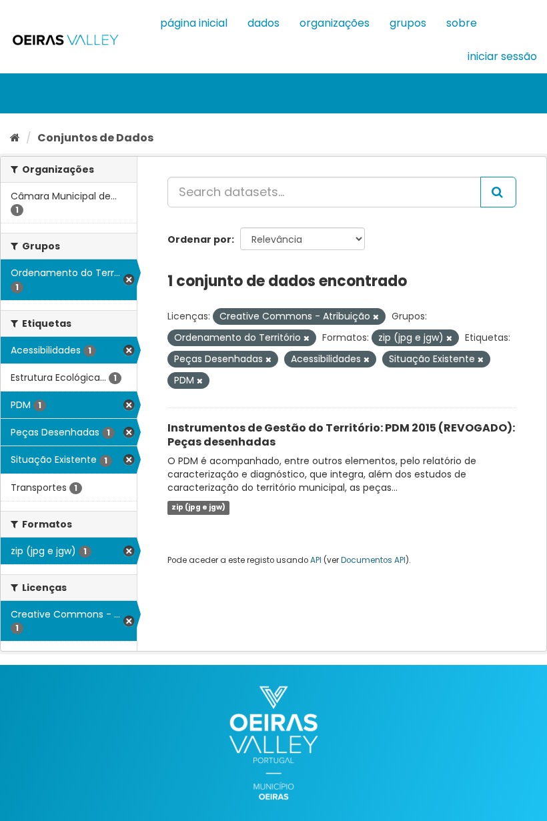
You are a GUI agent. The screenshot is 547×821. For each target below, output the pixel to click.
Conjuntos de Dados (95, 137)
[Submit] (498, 192)
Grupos (408, 23)
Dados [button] (263, 23)
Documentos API (373, 560)
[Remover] (376, 316)
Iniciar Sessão (502, 56)
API (316, 560)
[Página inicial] (15, 137)
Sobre (461, 23)
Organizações (335, 23)
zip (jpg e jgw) (198, 507)
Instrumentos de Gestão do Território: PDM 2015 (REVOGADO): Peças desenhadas (341, 435)
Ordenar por (199, 239)
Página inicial (193, 23)
